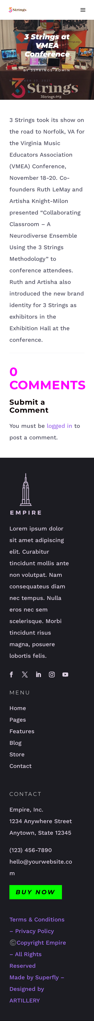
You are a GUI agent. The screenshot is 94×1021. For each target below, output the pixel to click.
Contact (20, 766)
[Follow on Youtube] (65, 674)
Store (17, 754)
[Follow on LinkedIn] (38, 674)
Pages (17, 719)
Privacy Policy (34, 931)
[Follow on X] (25, 674)
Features (21, 731)
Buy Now (36, 892)
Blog (15, 742)
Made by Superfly (34, 977)
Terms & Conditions (37, 919)
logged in (59, 426)
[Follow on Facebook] (11, 674)
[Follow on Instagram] (52, 674)
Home (17, 708)
